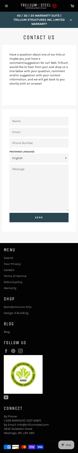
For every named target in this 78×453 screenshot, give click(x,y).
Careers (9, 270)
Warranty (10, 288)
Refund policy (13, 282)
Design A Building (16, 313)
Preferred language (21, 151)
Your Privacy (12, 264)
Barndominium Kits (17, 307)
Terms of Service (15, 276)
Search (8, 258)
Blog (7, 332)
